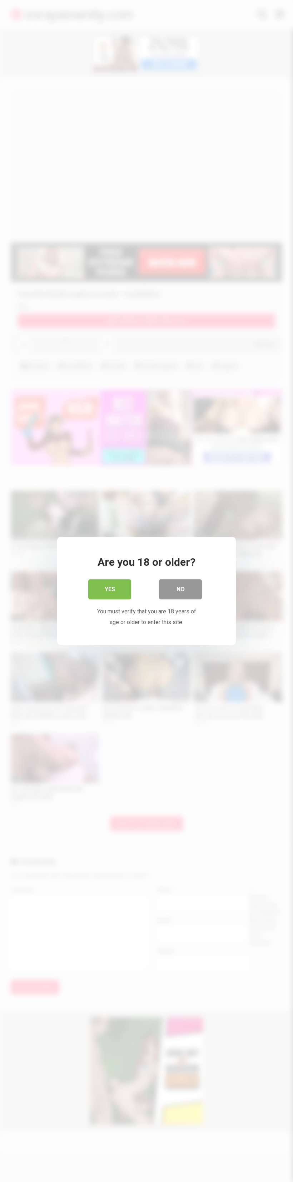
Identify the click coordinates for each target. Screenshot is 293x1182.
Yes (110, 589)
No (181, 589)
